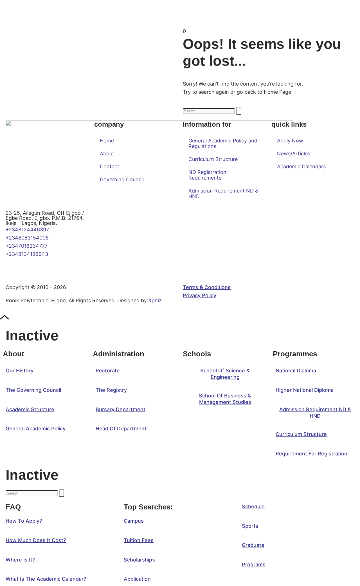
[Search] (238, 111)
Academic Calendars (301, 166)
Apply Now (290, 141)
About (107, 153)
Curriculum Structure (213, 159)
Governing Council (122, 179)
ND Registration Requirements (207, 175)
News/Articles (293, 153)
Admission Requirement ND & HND (223, 193)
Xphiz (155, 300)
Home (107, 141)
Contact (109, 166)
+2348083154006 (28, 238)
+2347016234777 (27, 246)
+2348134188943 (27, 254)
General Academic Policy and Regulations (222, 143)
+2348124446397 (27, 229)
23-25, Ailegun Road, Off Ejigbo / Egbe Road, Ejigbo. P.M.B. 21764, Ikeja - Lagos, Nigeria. (45, 218)
